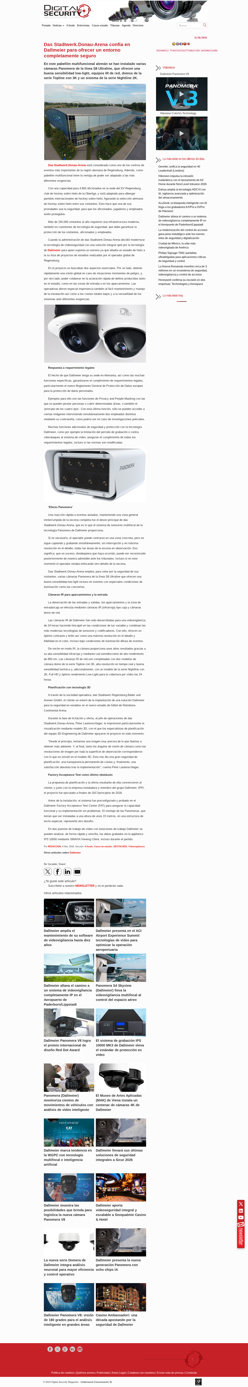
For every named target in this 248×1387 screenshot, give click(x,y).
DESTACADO (120, 846)
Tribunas (115, 25)
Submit (204, 25)
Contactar (191, 1372)
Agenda (126, 25)
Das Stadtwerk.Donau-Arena (67, 165)
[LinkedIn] (67, 872)
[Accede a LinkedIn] (241, 1210)
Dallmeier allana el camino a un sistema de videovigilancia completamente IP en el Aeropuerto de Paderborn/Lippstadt (182, 220)
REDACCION (54, 846)
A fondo (70, 25)
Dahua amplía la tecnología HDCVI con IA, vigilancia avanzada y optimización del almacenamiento (182, 193)
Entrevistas (83, 25)
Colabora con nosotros (141, 1372)
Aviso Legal (119, 1372)
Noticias (57, 25)
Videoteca (169, 67)
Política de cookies (62, 1372)
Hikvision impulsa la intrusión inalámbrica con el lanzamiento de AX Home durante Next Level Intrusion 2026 (182, 180)
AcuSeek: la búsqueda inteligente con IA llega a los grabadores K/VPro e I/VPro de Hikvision (182, 207)
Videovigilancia (136, 846)
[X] (48, 872)
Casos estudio (100, 25)
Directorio (138, 25)
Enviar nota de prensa (170, 1372)
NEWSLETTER (84, 885)
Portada (46, 24)
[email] (77, 872)
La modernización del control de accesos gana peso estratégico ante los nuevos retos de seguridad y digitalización (182, 234)
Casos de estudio (103, 846)
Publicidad (103, 1372)
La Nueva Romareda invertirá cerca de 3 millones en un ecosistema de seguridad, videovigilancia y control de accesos (182, 270)
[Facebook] (58, 872)
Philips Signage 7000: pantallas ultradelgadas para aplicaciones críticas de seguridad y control (182, 256)
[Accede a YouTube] (241, 1217)
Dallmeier (54, 250)
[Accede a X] (241, 1204)
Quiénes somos (85, 1372)
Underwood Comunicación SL (96, 1382)
